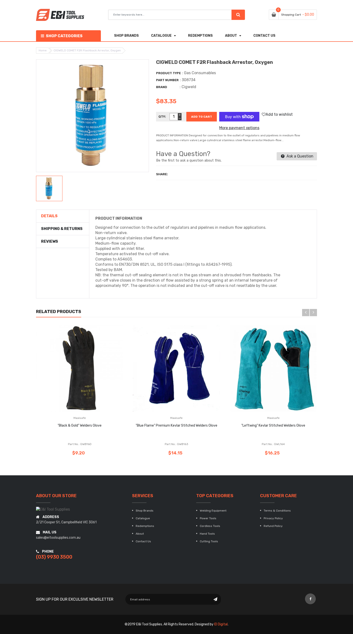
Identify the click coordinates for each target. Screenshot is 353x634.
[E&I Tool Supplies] (53, 509)
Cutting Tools (209, 541)
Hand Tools (207, 533)
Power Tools (208, 518)
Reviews (49, 241)
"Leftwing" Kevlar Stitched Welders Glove (273, 425)
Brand (161, 87)
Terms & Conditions (277, 510)
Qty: (162, 116)
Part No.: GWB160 (79, 444)
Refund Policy (273, 526)
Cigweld (189, 87)
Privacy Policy (273, 518)
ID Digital (221, 624)
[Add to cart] (80, 383)
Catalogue (143, 518)
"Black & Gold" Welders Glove (80, 425)
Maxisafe (79, 418)
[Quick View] (94, 383)
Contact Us (143, 541)
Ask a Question (299, 156)
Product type (168, 73)
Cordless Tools (210, 526)
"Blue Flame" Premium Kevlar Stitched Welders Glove (176, 425)
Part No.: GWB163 (176, 444)
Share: (162, 174)
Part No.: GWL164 (273, 444)
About (140, 533)
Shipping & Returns (62, 228)
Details (49, 216)
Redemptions (145, 526)
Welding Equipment (213, 510)
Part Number (167, 80)
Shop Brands (144, 510)
